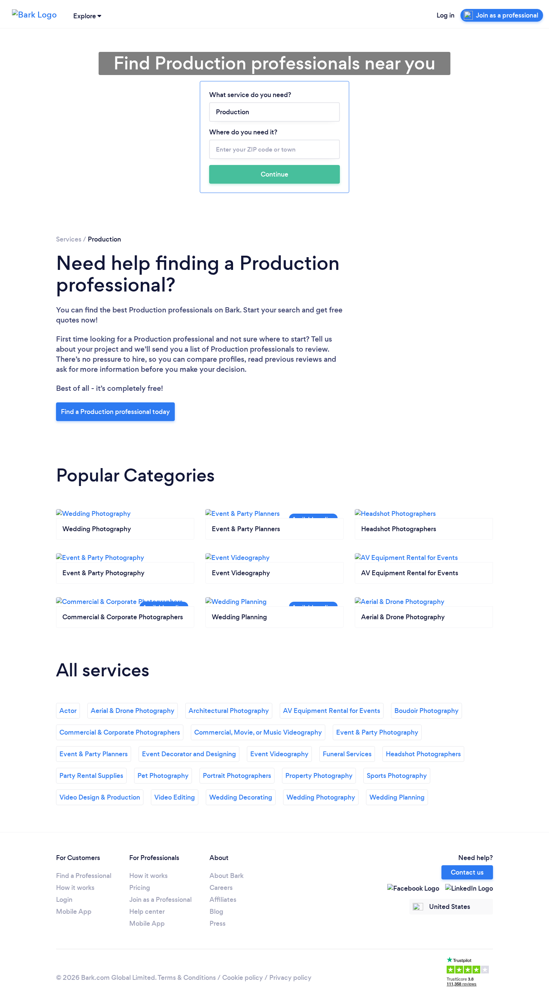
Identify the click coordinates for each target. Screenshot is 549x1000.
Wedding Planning (397, 797)
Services (68, 239)
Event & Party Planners (93, 754)
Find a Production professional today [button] (115, 411)
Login (64, 899)
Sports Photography (397, 775)
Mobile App (74, 911)
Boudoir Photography (426, 710)
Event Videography (279, 754)
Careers (221, 887)
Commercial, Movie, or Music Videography (258, 732)
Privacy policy (290, 977)
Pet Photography (163, 775)
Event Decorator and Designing (189, 754)
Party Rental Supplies (91, 775)
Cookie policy (242, 977)
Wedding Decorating (240, 797)
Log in (446, 15)
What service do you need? (250, 94)
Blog (216, 911)
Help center (147, 911)
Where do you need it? (243, 132)
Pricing (139, 887)
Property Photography (319, 775)
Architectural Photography (229, 710)
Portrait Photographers (237, 775)
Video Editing (174, 797)
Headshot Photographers (423, 754)
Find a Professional (83, 875)
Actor (68, 710)
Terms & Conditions (187, 977)
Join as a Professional (160, 899)
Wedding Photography (320, 797)
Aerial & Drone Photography (132, 710)
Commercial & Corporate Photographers (119, 732)
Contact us (467, 872)
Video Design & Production (99, 797)
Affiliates (223, 899)
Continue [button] (274, 174)
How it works (75, 887)
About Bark (227, 875)
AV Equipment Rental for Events (331, 710)
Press (218, 923)
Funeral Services (347, 754)
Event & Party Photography (377, 732)
